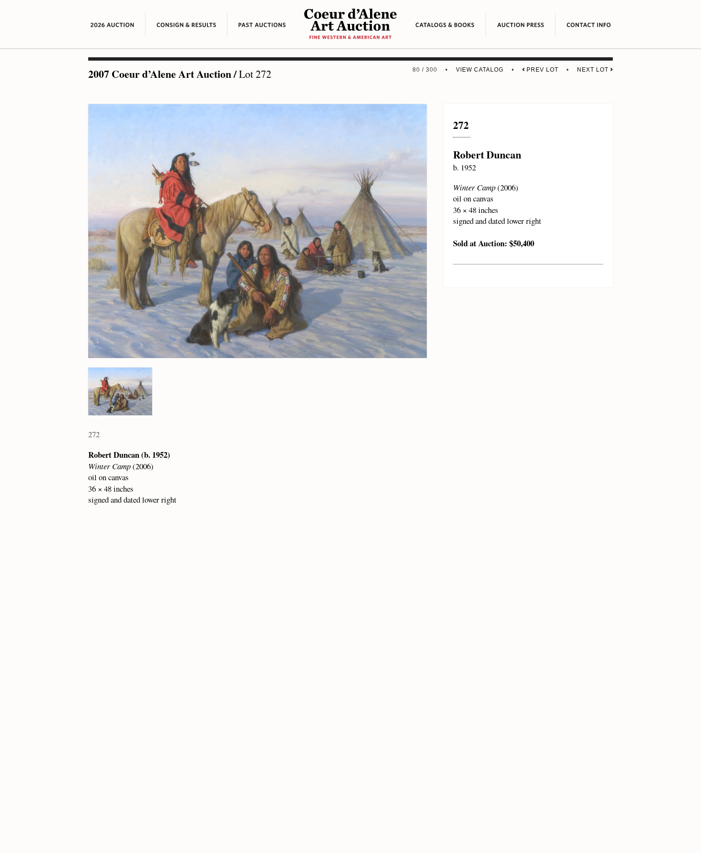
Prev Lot (541, 69)
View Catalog (480, 69)
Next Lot (593, 69)
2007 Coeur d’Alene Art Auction (159, 73)
